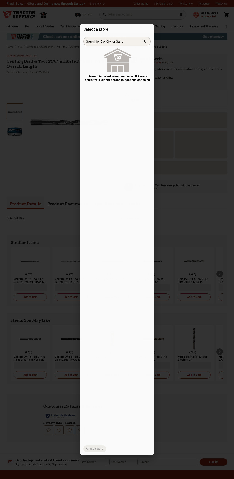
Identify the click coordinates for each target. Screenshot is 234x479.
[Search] (144, 41)
